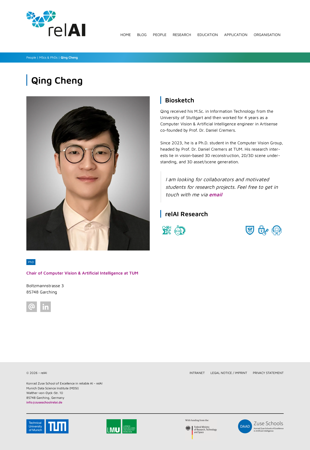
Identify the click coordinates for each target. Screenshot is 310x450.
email (215, 194)
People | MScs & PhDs (42, 57)
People (159, 34)
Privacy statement (268, 373)
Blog (142, 34)
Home (125, 34)
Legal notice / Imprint (228, 373)
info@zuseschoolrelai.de (44, 402)
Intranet (197, 373)
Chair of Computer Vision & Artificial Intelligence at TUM (82, 273)
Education (207, 34)
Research (182, 34)
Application (235, 34)
